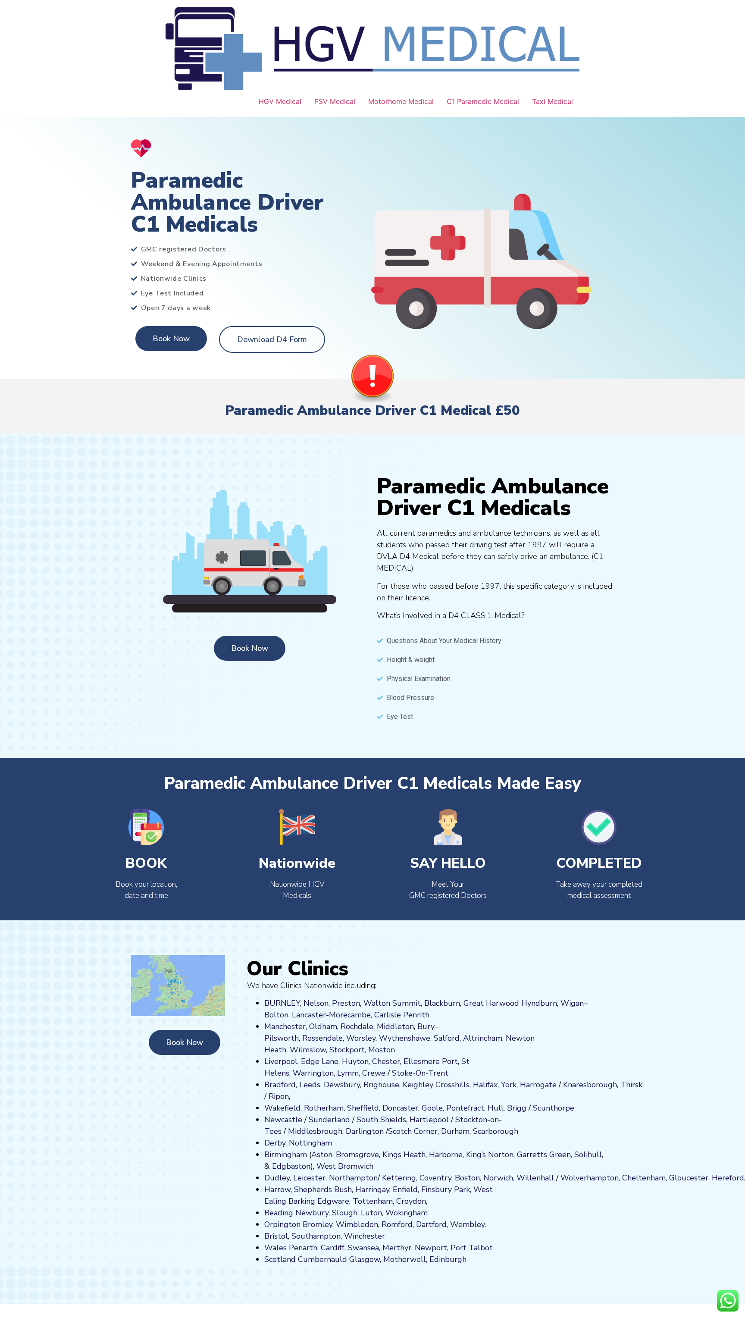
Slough (343, 1213)
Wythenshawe (404, 1038)
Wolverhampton (589, 1178)
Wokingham (406, 1213)
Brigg (516, 1108)
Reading (278, 1213)
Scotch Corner (413, 1131)
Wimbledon (357, 1224)
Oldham (323, 1026)
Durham (455, 1131)
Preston (346, 1003)
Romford (397, 1224)
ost (380, 1050)
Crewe (373, 1073)
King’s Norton (489, 1154)
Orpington (282, 1224)
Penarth (303, 1248)
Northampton (353, 1178)
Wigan (572, 1003)
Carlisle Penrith (401, 1015)
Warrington (313, 1073)
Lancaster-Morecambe (331, 1015)
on (390, 1050)
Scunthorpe (553, 1108)
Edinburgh (447, 1259)
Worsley (361, 1038)
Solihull (588, 1154)
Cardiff (332, 1248)
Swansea (363, 1248)
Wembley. (468, 1224)
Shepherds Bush (323, 1189)
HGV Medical (280, 101)
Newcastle (283, 1119)
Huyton (355, 1061)
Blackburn (442, 1003)
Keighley (418, 1085)
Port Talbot (472, 1248)
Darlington (365, 1131)
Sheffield (363, 1108)
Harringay (372, 1189)
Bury (426, 1026)
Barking (301, 1201)
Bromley (317, 1224)
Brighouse (381, 1085)
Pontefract (465, 1108)
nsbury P (443, 1189)
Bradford (280, 1085)
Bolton (276, 1015)
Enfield (405, 1189)
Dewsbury (342, 1085)
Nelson (316, 1003)
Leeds (309, 1085)
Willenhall (535, 1178)
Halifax (485, 1085)
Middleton (395, 1026)
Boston (467, 1178)
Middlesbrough (315, 1131)
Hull (496, 1108)
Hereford (728, 1178)
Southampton (316, 1236)
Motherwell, (405, 1259)
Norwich (498, 1178)
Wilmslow (308, 1050)
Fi (424, 1189)
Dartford (431, 1224)
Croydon (411, 1201)
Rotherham (324, 1108)
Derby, (275, 1143)
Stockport (347, 1050)
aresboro (587, 1085)
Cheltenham (644, 1178)
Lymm (348, 1073)
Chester (386, 1061)
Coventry (435, 1178)
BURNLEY (282, 1003)
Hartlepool (429, 1119)
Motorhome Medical (401, 101)
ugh (610, 1085)
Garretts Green (544, 1154)
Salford (447, 1038)
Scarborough (495, 1131)
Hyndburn (539, 1003)
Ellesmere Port (431, 1061)
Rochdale (357, 1026)
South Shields (381, 1119)
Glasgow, (365, 1259)
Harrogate (538, 1085)
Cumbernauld (322, 1259)
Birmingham (285, 1154)
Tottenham (373, 1201)
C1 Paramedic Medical (483, 101)
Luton (371, 1213)
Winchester (364, 1236)
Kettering (398, 1178)
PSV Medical (334, 101)
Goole (432, 1108)
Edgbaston (290, 1166)
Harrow (277, 1189)
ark (464, 1189)
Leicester (309, 1178)
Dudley (277, 1178)
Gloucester (688, 1178)
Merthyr (396, 1248)
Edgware (333, 1201)
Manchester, (285, 1026)
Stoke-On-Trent (420, 1073)
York (508, 1085)
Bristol (276, 1236)
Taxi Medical (552, 101)
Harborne (446, 1154)
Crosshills (452, 1085)
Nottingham (310, 1143)
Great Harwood (491, 1003)
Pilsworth (281, 1038)
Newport (431, 1248)
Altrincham (482, 1038)
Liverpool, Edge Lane (301, 1061)
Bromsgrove (357, 1154)
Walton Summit (392, 1003)
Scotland (280, 1259)
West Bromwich (344, 1166)
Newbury (312, 1213)
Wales (275, 1248)
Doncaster (400, 1108)
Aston (321, 1154)
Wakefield (282, 1108)
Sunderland (329, 1119)
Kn (567, 1085)
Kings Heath (404, 1154)
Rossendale (322, 1038)
